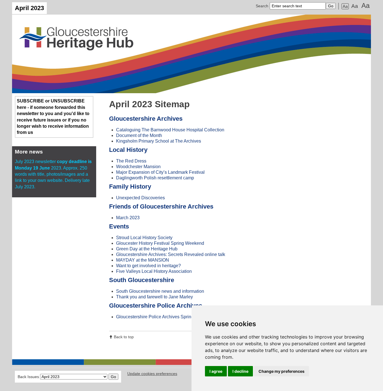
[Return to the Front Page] (191, 54)
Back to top (124, 337)
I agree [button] (215, 371)
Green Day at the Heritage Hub (146, 248)
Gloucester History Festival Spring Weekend (160, 243)
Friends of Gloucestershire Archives (161, 206)
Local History (128, 149)
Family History (130, 186)
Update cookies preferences (152, 373)
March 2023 (128, 217)
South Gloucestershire (141, 279)
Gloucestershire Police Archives (155, 305)
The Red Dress (131, 161)
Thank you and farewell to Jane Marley (154, 296)
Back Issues (28, 376)
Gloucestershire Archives (146, 118)
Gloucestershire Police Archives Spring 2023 (160, 316)
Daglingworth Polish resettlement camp (155, 177)
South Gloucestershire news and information (160, 291)
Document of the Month (139, 135)
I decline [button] (240, 371)
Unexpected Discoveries (140, 197)
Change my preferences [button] (281, 371)
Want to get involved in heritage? (148, 265)
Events (119, 226)
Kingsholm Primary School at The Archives (158, 141)
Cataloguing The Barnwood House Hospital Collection (170, 129)
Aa (345, 6)
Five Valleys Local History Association (154, 271)
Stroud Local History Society (144, 237)
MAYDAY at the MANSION (142, 260)
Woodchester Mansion (138, 166)
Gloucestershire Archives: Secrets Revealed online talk (170, 254)
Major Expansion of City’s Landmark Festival (160, 172)
